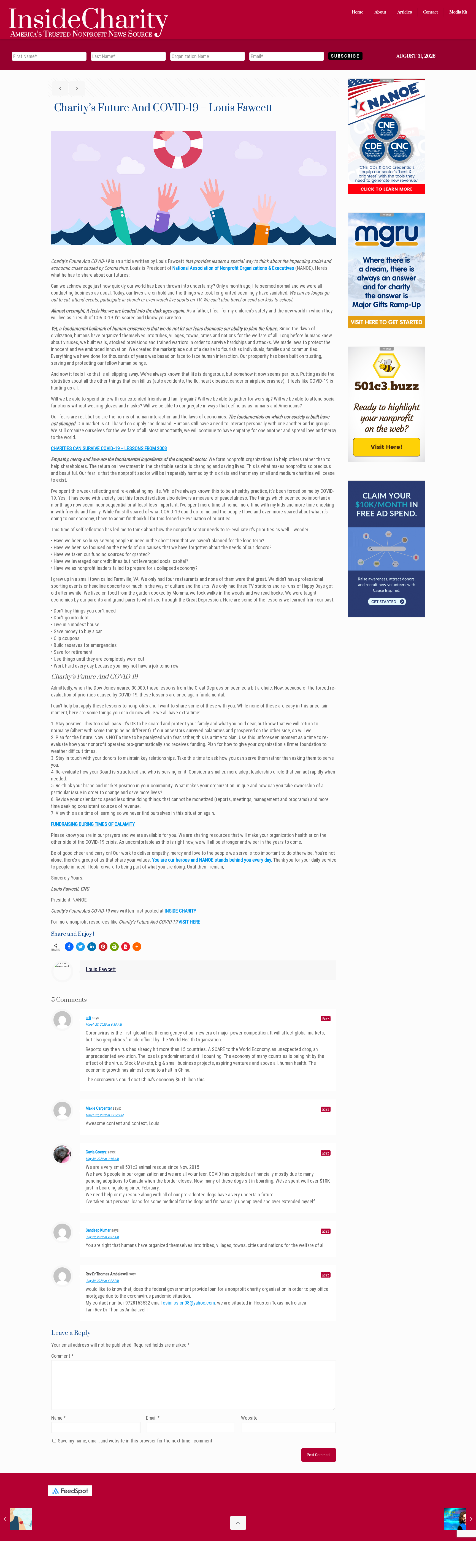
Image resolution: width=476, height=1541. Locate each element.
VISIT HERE (189, 922)
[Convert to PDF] (125, 946)
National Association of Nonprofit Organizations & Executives (233, 268)
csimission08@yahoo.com (189, 1303)
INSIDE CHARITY (180, 911)
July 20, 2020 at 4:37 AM (102, 1237)
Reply (325, 1018)
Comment (62, 1356)
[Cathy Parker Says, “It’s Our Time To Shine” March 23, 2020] (460, 1519)
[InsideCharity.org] (89, 12)
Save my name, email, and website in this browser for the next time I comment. (135, 1441)
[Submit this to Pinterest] (103, 946)
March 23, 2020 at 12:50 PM (104, 1115)
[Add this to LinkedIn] (91, 946)
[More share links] (136, 946)
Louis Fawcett (101, 969)
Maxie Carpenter (99, 1108)
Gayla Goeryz (96, 1152)
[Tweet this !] (80, 946)
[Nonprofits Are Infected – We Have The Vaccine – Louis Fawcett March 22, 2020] (16, 1519)
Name (58, 1418)
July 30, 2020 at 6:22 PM (102, 1281)
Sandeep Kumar (98, 1230)
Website (249, 1418)
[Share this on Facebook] (69, 946)
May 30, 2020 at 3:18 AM (102, 1159)
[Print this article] (114, 946)
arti (88, 1017)
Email (153, 1418)
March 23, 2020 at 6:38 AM (104, 1025)
